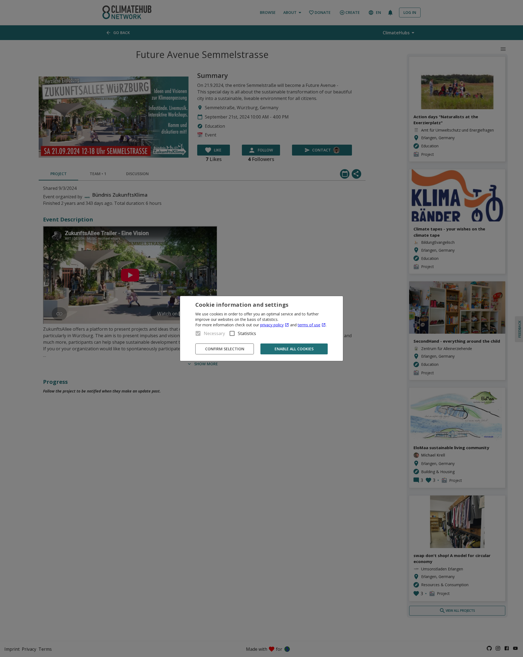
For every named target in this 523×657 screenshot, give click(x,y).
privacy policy (272, 324)
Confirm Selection (224, 348)
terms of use (309, 324)
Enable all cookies (294, 348)
